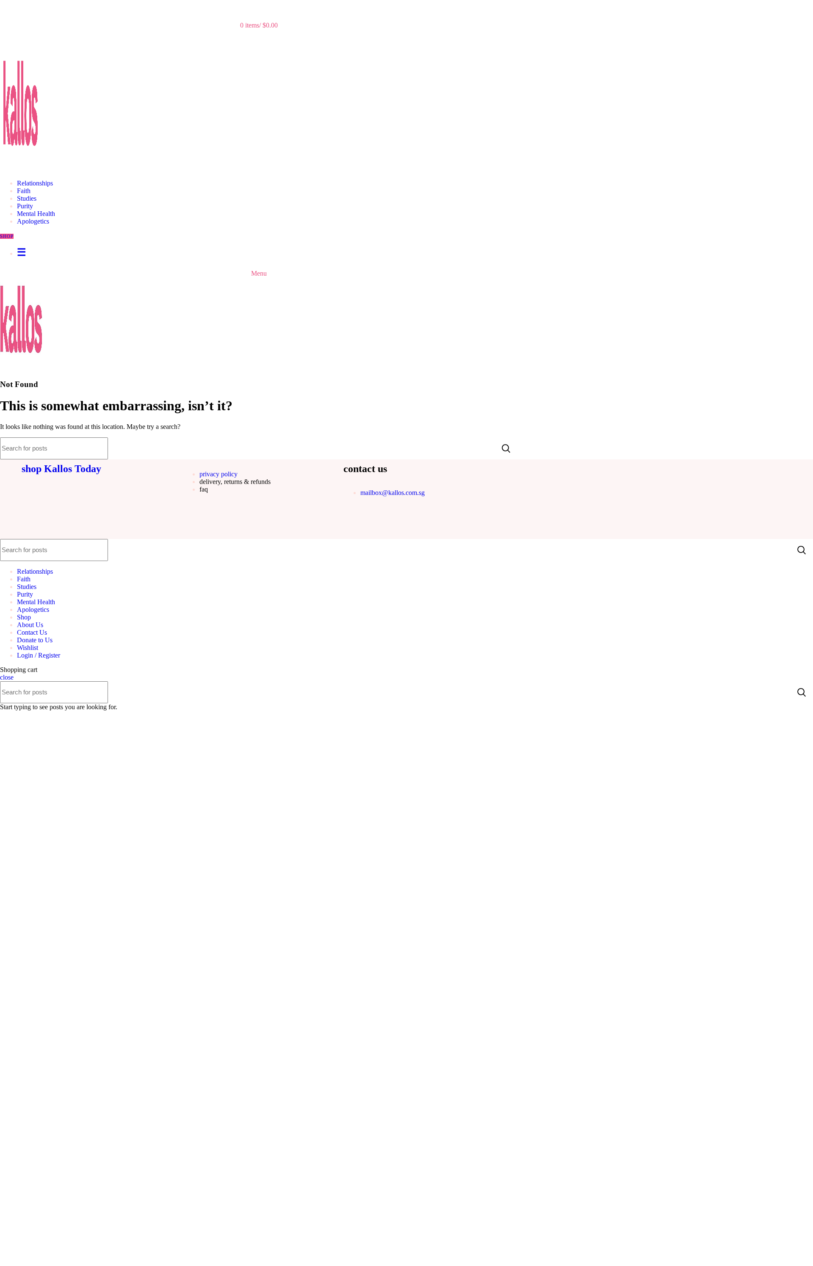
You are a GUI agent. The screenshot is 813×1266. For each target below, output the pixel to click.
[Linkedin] (376, 522)
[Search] (258, 8)
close (7, 677)
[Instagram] (354, 522)
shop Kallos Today (61, 468)
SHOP (7, 236)
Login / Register (38, 655)
